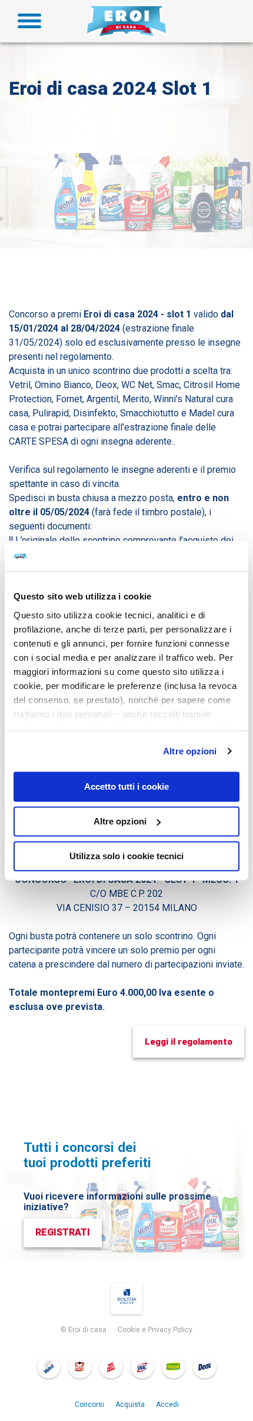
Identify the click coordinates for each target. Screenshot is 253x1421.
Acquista (130, 1404)
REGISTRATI (62, 1232)
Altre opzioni (190, 751)
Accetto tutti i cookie (126, 786)
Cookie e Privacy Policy (155, 1330)
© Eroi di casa (83, 1330)
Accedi (167, 1404)
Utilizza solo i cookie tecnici (126, 856)
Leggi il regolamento (188, 1041)
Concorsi (89, 1404)
